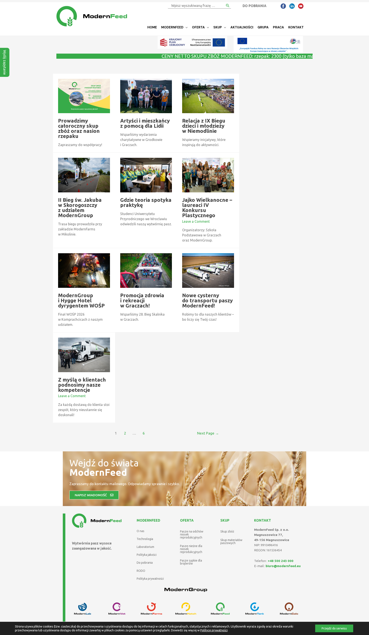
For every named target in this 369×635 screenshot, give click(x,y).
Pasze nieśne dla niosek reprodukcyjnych (191, 549)
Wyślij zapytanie (5, 62)
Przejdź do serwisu (334, 628)
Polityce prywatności (214, 630)
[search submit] (228, 5)
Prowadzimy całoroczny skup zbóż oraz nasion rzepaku (79, 128)
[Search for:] (196, 5)
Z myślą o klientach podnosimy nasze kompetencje (82, 385)
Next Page (208, 433)
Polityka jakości (147, 554)
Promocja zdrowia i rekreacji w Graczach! (142, 301)
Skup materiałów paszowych (231, 541)
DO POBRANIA (254, 6)
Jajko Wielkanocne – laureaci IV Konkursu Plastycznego (207, 207)
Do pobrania (145, 562)
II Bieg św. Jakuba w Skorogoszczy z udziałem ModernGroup (80, 207)
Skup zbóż (227, 531)
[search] (196, 5)
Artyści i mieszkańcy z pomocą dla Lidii (145, 123)
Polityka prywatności (150, 578)
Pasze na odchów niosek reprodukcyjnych (191, 534)
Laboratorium (145, 547)
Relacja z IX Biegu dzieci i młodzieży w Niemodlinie (203, 126)
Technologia (145, 539)
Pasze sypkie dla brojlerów (191, 562)
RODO (141, 570)
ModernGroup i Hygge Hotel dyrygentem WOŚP (81, 301)
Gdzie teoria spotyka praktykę (145, 202)
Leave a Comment (196, 221)
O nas (140, 531)
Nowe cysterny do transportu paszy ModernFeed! (207, 301)
